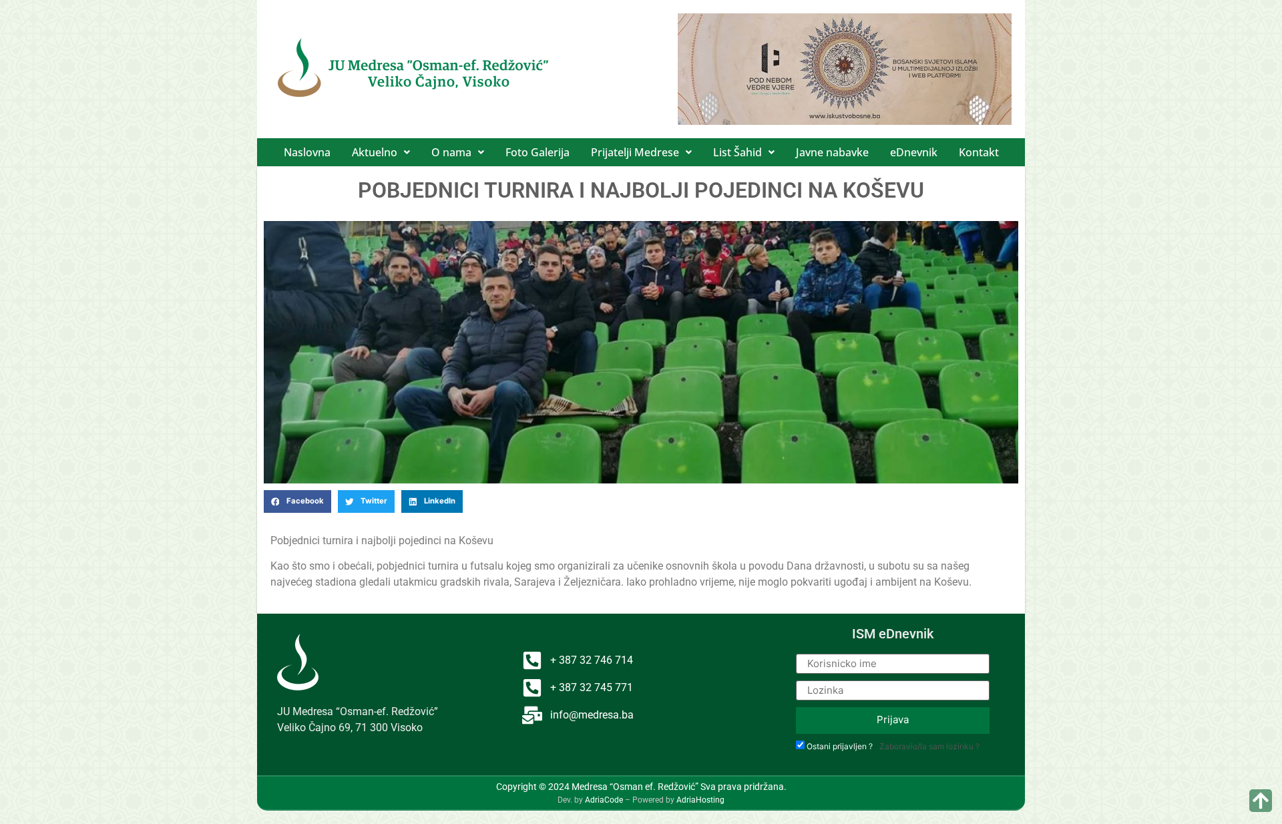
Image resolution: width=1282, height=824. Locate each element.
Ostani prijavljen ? (840, 747)
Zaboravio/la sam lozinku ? (929, 746)
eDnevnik (913, 152)
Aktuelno (374, 152)
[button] (381, 152)
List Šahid (737, 152)
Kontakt (979, 152)
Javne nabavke (832, 152)
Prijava (893, 719)
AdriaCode (604, 800)
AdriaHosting (700, 800)
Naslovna (307, 152)
